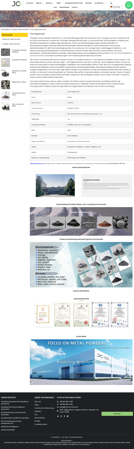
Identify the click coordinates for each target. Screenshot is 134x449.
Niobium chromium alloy (19, 72)
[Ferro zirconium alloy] (5, 107)
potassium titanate (19, 60)
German (116, 7)
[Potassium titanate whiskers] (5, 52)
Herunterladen (64, 7)
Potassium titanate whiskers (19, 51)
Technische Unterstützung (74, 3)
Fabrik (58, 3)
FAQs (55, 7)
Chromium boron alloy (18, 94)
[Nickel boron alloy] (5, 84)
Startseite (29, 3)
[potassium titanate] (5, 62)
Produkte (49, 3)
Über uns (38, 3)
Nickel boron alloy (19, 82)
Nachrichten (99, 3)
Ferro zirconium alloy (18, 105)
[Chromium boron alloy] (5, 96)
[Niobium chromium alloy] (5, 73)
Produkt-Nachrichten (20, 29)
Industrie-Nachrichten (11, 39)
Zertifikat (88, 3)
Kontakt (75, 7)
